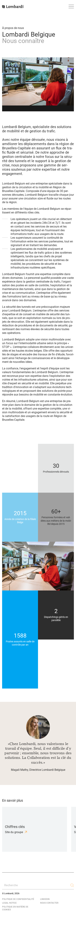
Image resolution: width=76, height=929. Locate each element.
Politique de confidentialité (18, 899)
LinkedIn (45, 899)
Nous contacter (49, 903)
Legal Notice (9, 903)
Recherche (11, 885)
